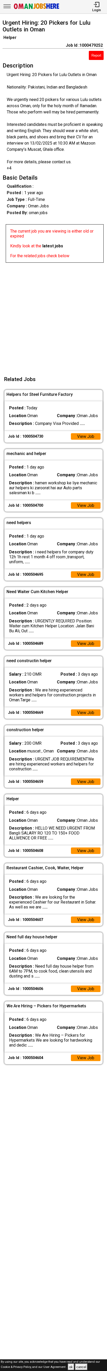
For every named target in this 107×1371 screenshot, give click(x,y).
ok (71, 1367)
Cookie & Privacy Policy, (16, 1367)
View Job (85, 436)
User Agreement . (55, 1367)
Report (96, 55)
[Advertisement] (53, 316)
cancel (81, 1367)
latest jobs (52, 245)
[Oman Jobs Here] (36, 8)
